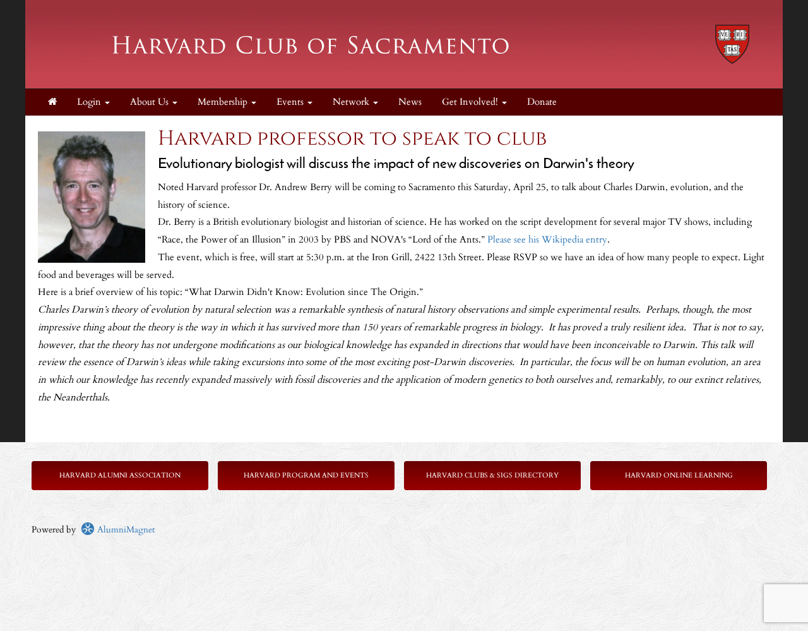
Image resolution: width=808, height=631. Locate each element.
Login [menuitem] (90, 102)
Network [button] (352, 102)
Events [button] (291, 102)
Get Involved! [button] (471, 102)
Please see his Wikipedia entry (547, 239)
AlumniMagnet (125, 530)
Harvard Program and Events (306, 475)
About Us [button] (150, 102)
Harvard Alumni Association (120, 475)
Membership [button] (224, 102)
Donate (542, 102)
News (410, 102)
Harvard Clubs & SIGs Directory (492, 475)
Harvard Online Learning (679, 475)
